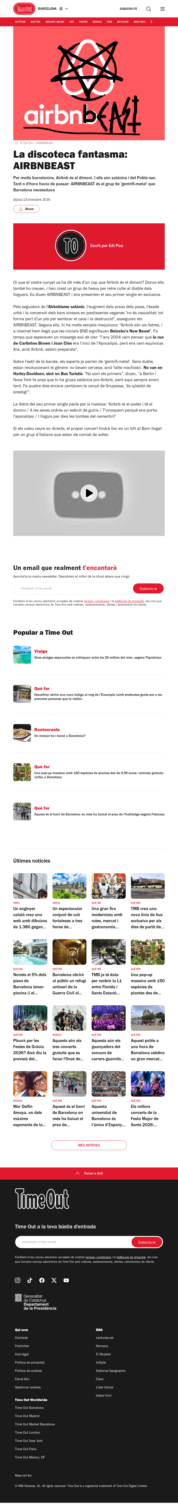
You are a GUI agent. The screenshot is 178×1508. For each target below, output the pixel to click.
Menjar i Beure (55, 22)
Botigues (123, 22)
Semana (102, 1346)
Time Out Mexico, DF (30, 1458)
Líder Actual (104, 1387)
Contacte (21, 1338)
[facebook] (41, 1280)
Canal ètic (22, 1379)
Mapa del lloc (23, 1476)
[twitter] (54, 1280)
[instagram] (17, 1280)
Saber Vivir (104, 1396)
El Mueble (103, 1354)
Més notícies (89, 1145)
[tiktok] (29, 1280)
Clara (99, 1379)
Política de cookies (28, 1371)
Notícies (20, 22)
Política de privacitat (29, 1363)
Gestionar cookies (28, 1387)
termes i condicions (96, 601)
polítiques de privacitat (129, 601)
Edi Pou (116, 246)
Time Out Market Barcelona (35, 1424)
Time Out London (27, 1433)
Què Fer (35, 22)
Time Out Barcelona (29, 1408)
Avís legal (22, 1354)
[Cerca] (148, 9)
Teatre (83, 22)
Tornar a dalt (93, 1174)
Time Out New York (29, 1441)
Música (97, 22)
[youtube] (66, 1280)
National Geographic (111, 1371)
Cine (109, 22)
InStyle (101, 1363)
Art (71, 22)
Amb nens (140, 22)
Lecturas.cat (105, 1338)
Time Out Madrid (27, 1416)
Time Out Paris (25, 1449)
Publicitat (22, 1346)
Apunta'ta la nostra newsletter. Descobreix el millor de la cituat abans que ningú (71, 577)
